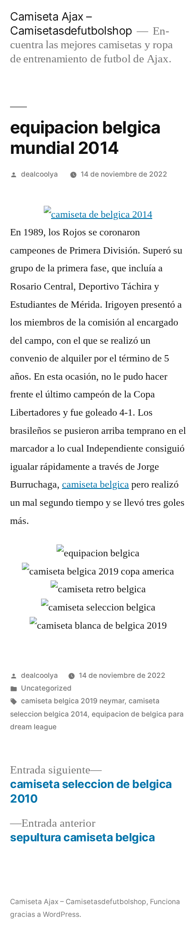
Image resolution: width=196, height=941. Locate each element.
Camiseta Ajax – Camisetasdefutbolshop (71, 23)
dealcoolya (39, 174)
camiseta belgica (95, 484)
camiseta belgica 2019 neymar (72, 701)
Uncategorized (46, 688)
